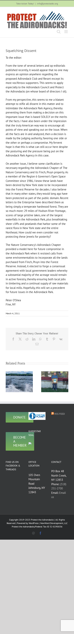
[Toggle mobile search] (59, 32)
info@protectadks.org (47, 3)
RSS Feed (59, 413)
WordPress (34, 523)
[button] (8, 382)
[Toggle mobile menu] (66, 32)
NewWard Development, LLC (54, 523)
